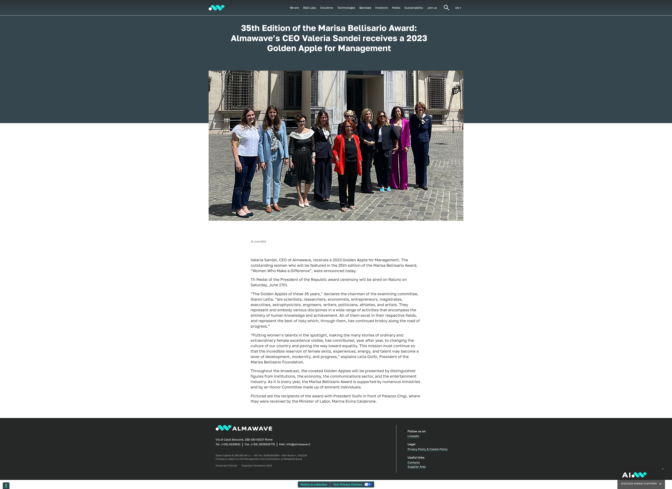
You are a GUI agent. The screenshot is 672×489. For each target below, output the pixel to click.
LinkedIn (413, 436)
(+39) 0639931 (230, 444)
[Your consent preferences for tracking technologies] (6, 485)
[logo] (217, 7)
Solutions (326, 7)
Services (365, 7)
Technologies (346, 7)
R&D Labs (309, 7)
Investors (381, 7)
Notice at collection (314, 484)
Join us (432, 7)
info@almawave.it (298, 444)
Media (396, 7)
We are (294, 7)
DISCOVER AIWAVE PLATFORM (639, 483)
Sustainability (413, 7)
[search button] (446, 7)
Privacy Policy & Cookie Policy (428, 449)
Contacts (414, 462)
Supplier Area (417, 466)
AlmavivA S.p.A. (293, 459)
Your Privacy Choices (347, 484)
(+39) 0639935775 (263, 444)
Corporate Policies (226, 465)
